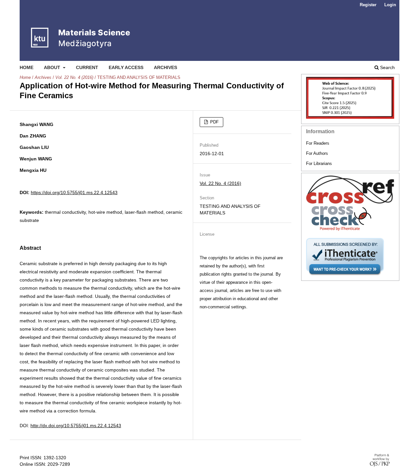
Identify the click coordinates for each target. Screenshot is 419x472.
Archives (165, 67)
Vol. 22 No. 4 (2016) (74, 77)
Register (368, 4)
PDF (214, 121)
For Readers (317, 143)
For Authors (317, 153)
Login (390, 4)
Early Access (126, 67)
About (53, 67)
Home (26, 67)
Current (87, 67)
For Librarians (319, 163)
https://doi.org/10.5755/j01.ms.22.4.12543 (74, 192)
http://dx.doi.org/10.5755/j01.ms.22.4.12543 (75, 425)
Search (387, 67)
